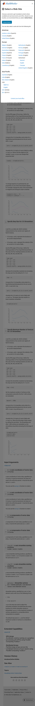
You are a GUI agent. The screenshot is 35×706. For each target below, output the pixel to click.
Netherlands (21, 45)
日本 (3, 90)
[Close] (32, 3)
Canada (4, 36)
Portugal (20, 52)
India (3, 77)
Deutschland (5, 50)
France (4, 58)
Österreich (21, 50)
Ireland (4, 60)
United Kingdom (22, 68)
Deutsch (22, 60)
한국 (3, 92)
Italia (3, 63)
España (4, 52)
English (22, 63)
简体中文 (6, 85)
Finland (4, 55)
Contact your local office (17, 98)
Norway (20, 47)
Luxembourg (5, 65)
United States (5, 38)
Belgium (4, 45)
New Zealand (5, 80)
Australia (4, 74)
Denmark (4, 47)
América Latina (6, 33)
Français (22, 65)
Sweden (20, 55)
